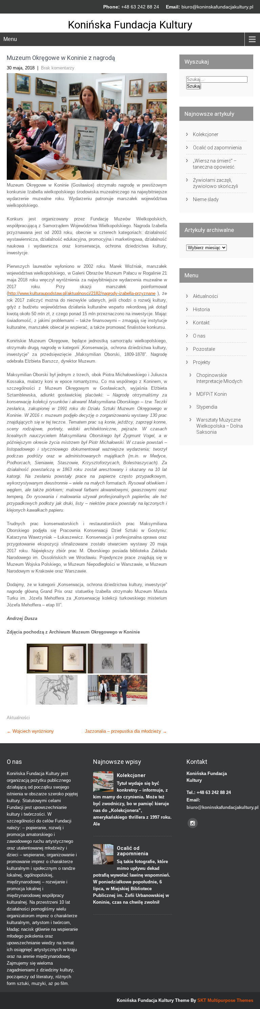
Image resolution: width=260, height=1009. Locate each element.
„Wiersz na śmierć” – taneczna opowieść (215, 164)
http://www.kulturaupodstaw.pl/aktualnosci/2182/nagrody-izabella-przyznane (81, 293)
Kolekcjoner (205, 134)
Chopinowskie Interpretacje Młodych (219, 378)
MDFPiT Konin (211, 394)
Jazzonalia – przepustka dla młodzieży (126, 731)
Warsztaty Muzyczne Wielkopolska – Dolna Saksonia (219, 426)
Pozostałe (204, 349)
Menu (10, 39)
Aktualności (18, 717)
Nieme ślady (206, 199)
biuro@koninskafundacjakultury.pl (217, 6)
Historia (201, 309)
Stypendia (206, 407)
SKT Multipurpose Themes (225, 1000)
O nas (199, 336)
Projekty (201, 362)
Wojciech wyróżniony (30, 731)
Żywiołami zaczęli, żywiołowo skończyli (215, 183)
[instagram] (193, 823)
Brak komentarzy (57, 67)
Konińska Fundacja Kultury (130, 24)
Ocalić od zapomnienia (217, 147)
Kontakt (201, 322)
